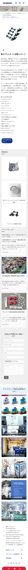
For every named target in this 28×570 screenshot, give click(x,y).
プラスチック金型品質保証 (14, 497)
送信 (6, 377)
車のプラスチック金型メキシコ (10, 17)
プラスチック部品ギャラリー (19, 13)
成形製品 (8, 13)
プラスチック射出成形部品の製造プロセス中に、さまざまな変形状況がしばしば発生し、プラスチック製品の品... (14, 319)
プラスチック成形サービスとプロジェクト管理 (14, 434)
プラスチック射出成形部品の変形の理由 (13, 312)
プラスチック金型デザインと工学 (14, 412)
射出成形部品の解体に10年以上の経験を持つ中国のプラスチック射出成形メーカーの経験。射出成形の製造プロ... (14, 283)
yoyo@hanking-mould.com (12, 532)
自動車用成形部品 (7, 15)
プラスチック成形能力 (13, 554)
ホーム (3, 13)
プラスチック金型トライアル (14, 476)
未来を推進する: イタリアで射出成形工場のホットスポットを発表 (13, 240)
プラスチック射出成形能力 (14, 389)
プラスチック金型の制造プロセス (14, 455)
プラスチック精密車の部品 (14, 224)
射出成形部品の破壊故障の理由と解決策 (13, 276)
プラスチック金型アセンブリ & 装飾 (14, 519)
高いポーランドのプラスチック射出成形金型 (14, 201)
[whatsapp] (8, 568)
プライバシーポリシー (18, 540)
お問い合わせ (7, 141)
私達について (10, 550)
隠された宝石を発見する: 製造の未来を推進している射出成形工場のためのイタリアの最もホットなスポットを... (14, 247)
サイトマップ (9, 540)
